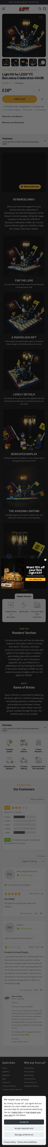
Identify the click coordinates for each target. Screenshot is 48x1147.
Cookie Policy (17, 1112)
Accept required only (24, 1128)
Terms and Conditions (27, 1142)
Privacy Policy (10, 1142)
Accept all (24, 1122)
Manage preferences (24, 1134)
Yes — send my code (35, 579)
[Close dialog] (45, 560)
